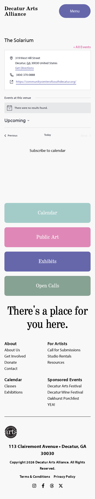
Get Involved (15, 356)
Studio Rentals (59, 356)
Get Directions (24, 68)
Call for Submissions (64, 349)
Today (47, 134)
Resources (56, 362)
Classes (10, 385)
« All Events (82, 47)
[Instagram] (34, 486)
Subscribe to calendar (47, 150)
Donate (10, 362)
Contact (10, 368)
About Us (12, 349)
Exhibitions (13, 392)
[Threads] (52, 486)
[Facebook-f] (43, 486)
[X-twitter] (61, 486)
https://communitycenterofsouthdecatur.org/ (46, 82)
